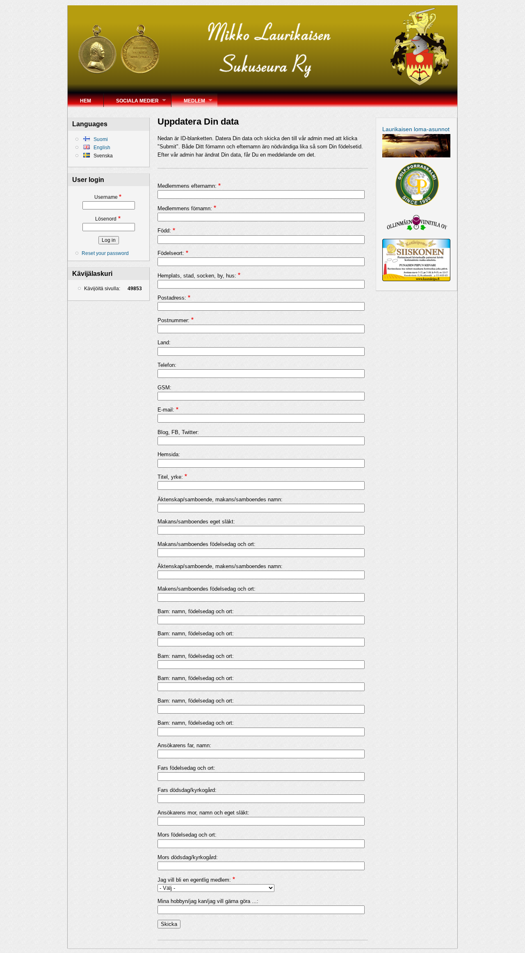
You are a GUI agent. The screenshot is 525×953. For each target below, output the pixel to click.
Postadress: (172, 298)
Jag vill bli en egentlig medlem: (194, 880)
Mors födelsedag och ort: (187, 835)
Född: (164, 230)
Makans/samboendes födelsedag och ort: (207, 544)
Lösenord (105, 219)
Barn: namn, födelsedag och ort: (196, 611)
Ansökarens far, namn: (184, 745)
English (101, 147)
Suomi (100, 139)
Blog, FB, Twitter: (178, 432)
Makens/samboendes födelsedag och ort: (207, 589)
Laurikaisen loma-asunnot (416, 129)
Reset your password (105, 253)
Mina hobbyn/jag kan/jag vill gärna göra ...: (208, 901)
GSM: (164, 387)
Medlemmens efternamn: (187, 186)
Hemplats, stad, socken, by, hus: (197, 276)
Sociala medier (137, 101)
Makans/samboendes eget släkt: (196, 522)
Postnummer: (173, 320)
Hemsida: (169, 454)
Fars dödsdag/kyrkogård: (187, 790)
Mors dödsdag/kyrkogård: (188, 857)
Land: (164, 342)
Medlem (194, 101)
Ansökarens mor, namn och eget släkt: (203, 813)
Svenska (102, 156)
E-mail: (166, 410)
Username (106, 197)
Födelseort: (171, 253)
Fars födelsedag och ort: (186, 768)
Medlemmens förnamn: (185, 208)
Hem (85, 101)
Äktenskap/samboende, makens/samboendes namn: (220, 566)
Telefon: (167, 365)
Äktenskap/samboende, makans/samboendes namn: (220, 499)
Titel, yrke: (170, 477)
